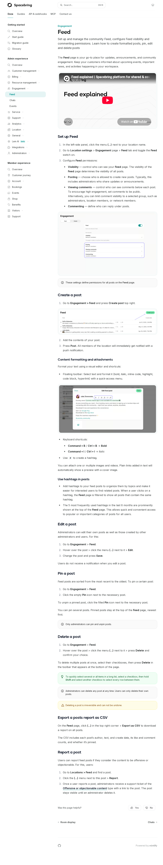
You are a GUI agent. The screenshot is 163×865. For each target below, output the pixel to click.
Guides (21, 14)
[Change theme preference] (152, 5)
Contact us (66, 14)
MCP (53, 14)
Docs (10, 14)
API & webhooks (38, 14)
